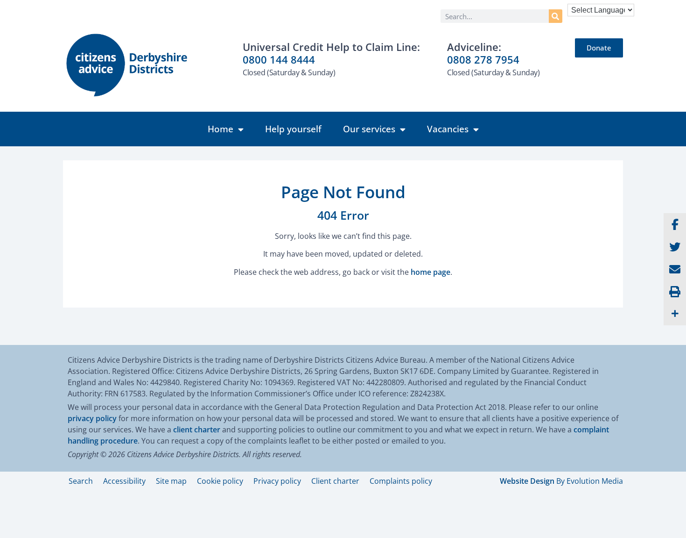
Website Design (527, 481)
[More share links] (675, 314)
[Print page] (675, 291)
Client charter (335, 481)
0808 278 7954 (483, 59)
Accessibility (124, 481)
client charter (196, 429)
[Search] (555, 16)
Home (220, 129)
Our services (369, 129)
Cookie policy (220, 481)
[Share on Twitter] (675, 247)
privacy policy (92, 418)
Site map (171, 481)
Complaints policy (401, 481)
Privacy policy (277, 481)
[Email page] (675, 269)
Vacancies (448, 129)
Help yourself (293, 129)
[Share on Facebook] (675, 224)
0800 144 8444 (279, 59)
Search (81, 481)
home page (430, 272)
